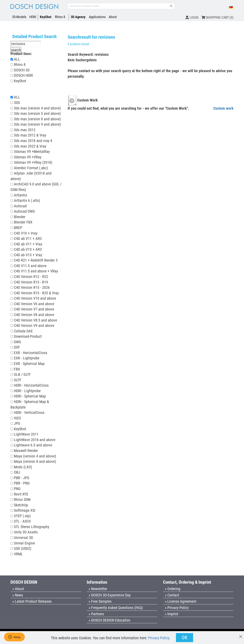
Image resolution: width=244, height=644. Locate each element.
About (113, 17)
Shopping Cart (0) (219, 17)
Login (193, 17)
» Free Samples (100, 601)
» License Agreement (180, 601)
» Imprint (171, 614)
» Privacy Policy (177, 607)
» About (18, 589)
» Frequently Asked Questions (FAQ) (116, 607)
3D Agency (78, 17)
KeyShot (45, 17)
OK (184, 637)
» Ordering (172, 589)
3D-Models (19, 17)
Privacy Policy (158, 638)
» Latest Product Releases (32, 601)
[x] (240, 635)
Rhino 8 (60, 17)
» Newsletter (98, 589)
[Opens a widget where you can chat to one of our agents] (14, 637)
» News (17, 595)
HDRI (32, 17)
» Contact (172, 595)
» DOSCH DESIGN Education (109, 620)
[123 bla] (171, 6)
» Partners (96, 614)
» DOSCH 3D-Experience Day (110, 595)
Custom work (223, 108)
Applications (97, 17)
